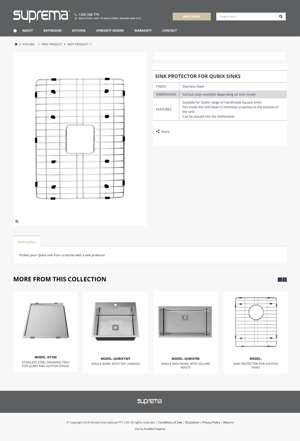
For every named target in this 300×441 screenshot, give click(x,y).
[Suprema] (150, 402)
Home (15, 30)
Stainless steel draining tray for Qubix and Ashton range (46, 364)
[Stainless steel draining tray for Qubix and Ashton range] (45, 321)
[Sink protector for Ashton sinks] (255, 322)
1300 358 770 (89, 14)
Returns (228, 422)
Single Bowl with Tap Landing (115, 364)
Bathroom (52, 31)
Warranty (143, 31)
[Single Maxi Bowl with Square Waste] (185, 322)
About (27, 31)
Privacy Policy (211, 422)
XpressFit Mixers (110, 31)
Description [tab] (26, 242)
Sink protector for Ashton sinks (255, 366)
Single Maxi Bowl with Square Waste (185, 366)
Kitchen (79, 31)
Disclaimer (192, 422)
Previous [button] (280, 279)
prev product (53, 44)
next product (79, 44)
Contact (169, 31)
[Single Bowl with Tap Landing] (115, 322)
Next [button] (284, 279)
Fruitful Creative (154, 429)
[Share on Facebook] (173, 132)
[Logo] (41, 16)
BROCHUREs (191, 17)
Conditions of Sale (170, 422)
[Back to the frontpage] (16, 44)
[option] (45, 331)
